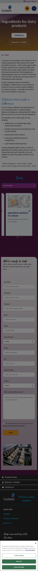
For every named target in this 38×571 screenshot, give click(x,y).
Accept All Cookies (19, 567)
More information (30, 550)
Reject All (19, 561)
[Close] (35, 543)
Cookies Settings (19, 555)
